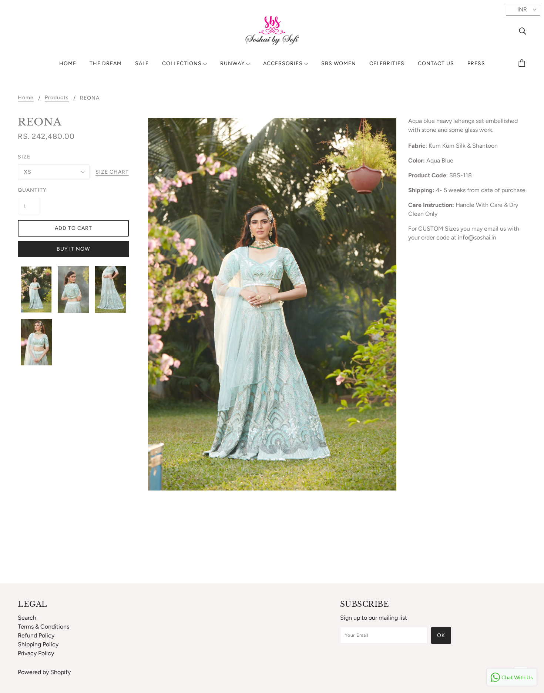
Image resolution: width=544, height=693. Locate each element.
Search (27, 617)
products (57, 98)
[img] (522, 30)
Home (26, 98)
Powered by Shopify (44, 672)
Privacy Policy (36, 653)
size (24, 157)
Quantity (29, 190)
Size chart (112, 172)
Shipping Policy (38, 644)
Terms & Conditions (43, 626)
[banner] (272, 30)
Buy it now (73, 249)
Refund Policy (36, 635)
